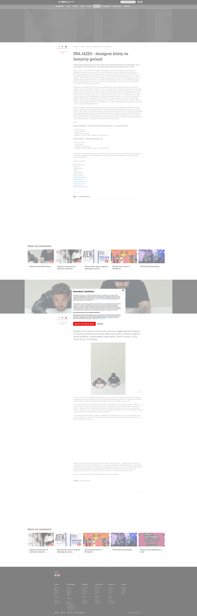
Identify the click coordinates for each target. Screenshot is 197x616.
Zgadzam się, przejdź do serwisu (84, 324)
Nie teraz (100, 324)
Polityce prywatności (100, 318)
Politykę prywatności (100, 299)
